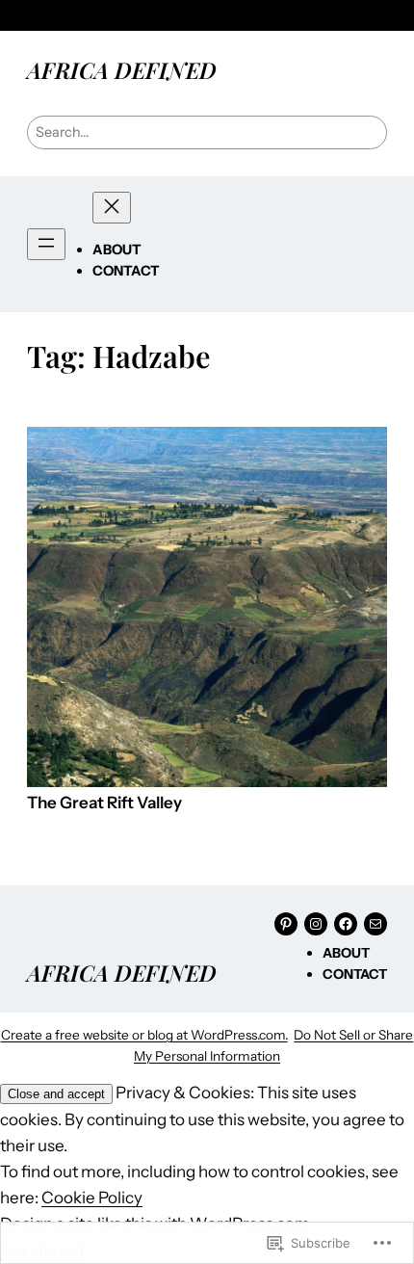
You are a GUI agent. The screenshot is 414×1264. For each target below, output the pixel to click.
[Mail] (375, 923)
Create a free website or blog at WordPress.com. (144, 1034)
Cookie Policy (91, 1197)
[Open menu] (46, 244)
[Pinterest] (286, 923)
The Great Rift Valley (104, 803)
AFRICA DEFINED (122, 70)
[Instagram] (315, 923)
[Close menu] (111, 208)
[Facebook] (345, 923)
